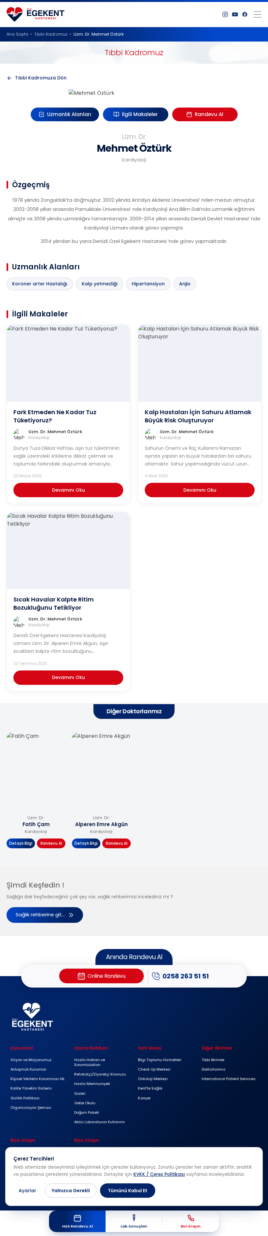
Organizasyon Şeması (30, 1107)
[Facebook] (245, 14)
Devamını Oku (68, 490)
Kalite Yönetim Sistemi (31, 1088)
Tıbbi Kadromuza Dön (41, 78)
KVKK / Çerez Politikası (159, 1174)
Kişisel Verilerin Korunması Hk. (37, 1078)
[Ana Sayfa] (35, 14)
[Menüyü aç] (257, 14)
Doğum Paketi (86, 1112)
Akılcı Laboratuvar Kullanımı (99, 1122)
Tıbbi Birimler (213, 1059)
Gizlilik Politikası (25, 1098)
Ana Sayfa (17, 34)
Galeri (79, 1093)
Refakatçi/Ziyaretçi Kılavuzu (100, 1074)
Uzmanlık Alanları (69, 114)
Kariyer (144, 1098)
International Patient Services (229, 1078)
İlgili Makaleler (140, 114)
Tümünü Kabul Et (127, 1190)
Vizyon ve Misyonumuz (31, 1059)
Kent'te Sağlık (150, 1088)
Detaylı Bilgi (20, 843)
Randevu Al (209, 114)
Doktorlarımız (214, 1069)
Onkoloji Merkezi (153, 1078)
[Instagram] (225, 14)
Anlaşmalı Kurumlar (28, 1069)
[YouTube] (235, 14)
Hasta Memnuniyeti (92, 1083)
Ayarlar (27, 1190)
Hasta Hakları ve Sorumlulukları (89, 1062)
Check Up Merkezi (154, 1069)
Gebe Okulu (84, 1103)
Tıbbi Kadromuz (50, 34)
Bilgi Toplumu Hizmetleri (159, 1059)
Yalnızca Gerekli (71, 1190)
